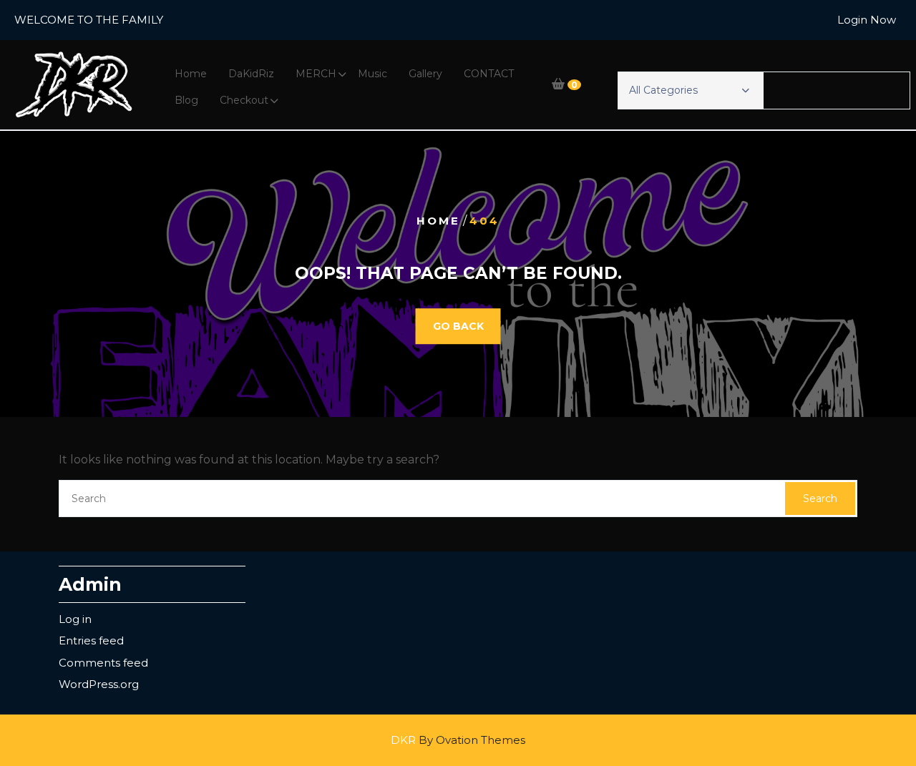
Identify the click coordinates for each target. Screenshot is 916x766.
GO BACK (458, 326)
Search (820, 498)
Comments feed (103, 662)
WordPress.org (99, 684)
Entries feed (91, 640)
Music (372, 73)
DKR (458, 740)
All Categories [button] (663, 90)
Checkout (244, 100)
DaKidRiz (251, 73)
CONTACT (489, 73)
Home (191, 73)
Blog (186, 100)
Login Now (866, 19)
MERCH (316, 73)
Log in (75, 619)
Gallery (425, 73)
